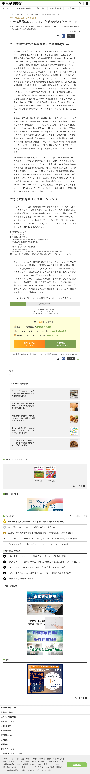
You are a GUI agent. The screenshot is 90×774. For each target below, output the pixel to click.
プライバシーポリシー (9, 749)
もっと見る (77, 486)
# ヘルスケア (8, 8)
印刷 (69, 36)
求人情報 (4, 740)
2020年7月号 (20, 14)
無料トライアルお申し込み (29, 344)
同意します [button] (77, 765)
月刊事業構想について (9, 708)
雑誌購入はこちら (7, 721)
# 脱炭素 (71, 8)
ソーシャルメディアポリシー (12, 753)
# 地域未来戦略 (55, 8)
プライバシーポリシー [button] (46, 770)
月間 (85, 516)
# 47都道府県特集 (24, 8)
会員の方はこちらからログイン (61, 344)
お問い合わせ (6, 730)
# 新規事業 (40, 8)
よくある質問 (6, 726)
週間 (78, 516)
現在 (71, 516)
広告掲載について (7, 735)
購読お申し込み (7, 712)
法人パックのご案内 (8, 717)
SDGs (11, 375)
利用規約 (4, 744)
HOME (12, 14)
